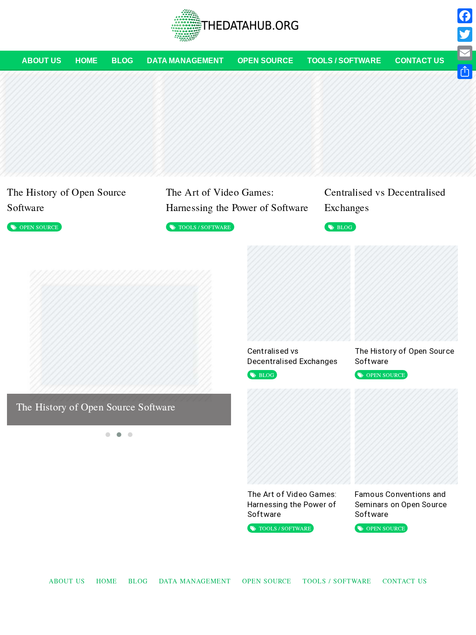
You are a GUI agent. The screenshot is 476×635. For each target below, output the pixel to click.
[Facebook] (465, 16)
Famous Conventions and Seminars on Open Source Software (401, 504)
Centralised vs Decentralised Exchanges (292, 356)
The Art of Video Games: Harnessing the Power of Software (292, 504)
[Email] (465, 53)
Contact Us (419, 61)
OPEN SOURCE (265, 61)
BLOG (122, 61)
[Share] (465, 71)
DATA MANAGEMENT (185, 61)
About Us (41, 61)
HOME (86, 61)
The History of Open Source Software (95, 406)
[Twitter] (465, 34)
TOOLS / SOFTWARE (344, 61)
